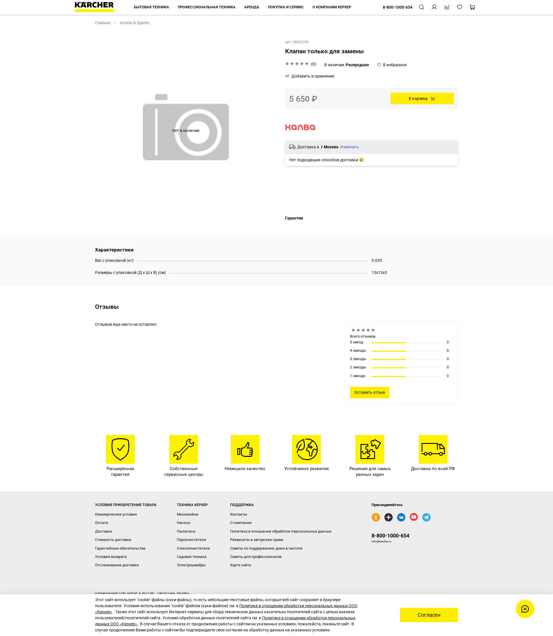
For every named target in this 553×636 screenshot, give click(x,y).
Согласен (429, 615)
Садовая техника (192, 556)
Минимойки (187, 514)
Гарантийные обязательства (120, 548)
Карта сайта (240, 565)
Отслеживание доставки (117, 565)
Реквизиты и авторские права (256, 539)
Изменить (349, 147)
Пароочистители (191, 539)
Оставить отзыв (369, 392)
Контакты (238, 514)
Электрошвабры (191, 565)
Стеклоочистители (193, 548)
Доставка (103, 531)
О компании (241, 522)
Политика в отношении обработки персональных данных (281, 531)
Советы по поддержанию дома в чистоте (266, 548)
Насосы (183, 522)
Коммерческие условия (116, 514)
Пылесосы (186, 531)
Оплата (101, 522)
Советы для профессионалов (255, 556)
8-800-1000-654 (390, 536)
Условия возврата (111, 556)
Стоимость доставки (113, 539)
